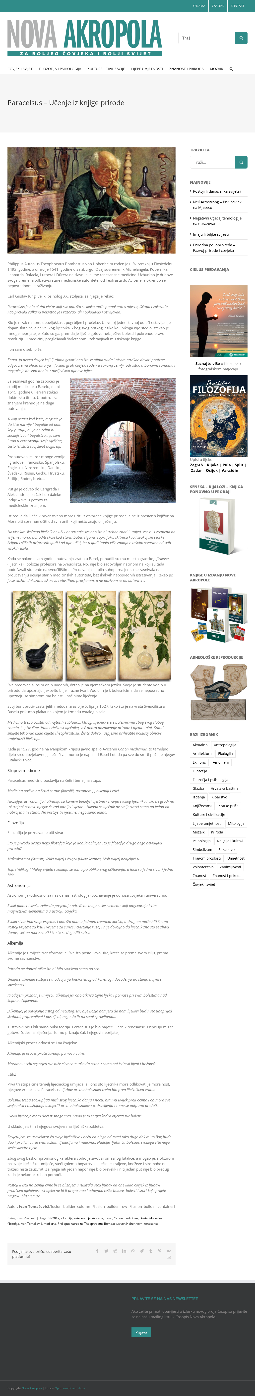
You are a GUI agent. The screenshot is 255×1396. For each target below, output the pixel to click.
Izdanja (199, 797)
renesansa (151, 1224)
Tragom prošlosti (207, 858)
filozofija (13, 1224)
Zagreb (197, 464)
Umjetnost (236, 858)
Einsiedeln (146, 1218)
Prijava (141, 1332)
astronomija (82, 1218)
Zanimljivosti (230, 867)
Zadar (197, 470)
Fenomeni (220, 762)
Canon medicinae (126, 1218)
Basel (108, 1218)
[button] (231, 69)
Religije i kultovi (230, 841)
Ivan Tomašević (31, 1224)
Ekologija (225, 753)
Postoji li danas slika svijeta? (217, 191)
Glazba (198, 788)
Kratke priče (228, 806)
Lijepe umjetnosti (207, 823)
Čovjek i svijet (204, 884)
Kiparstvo (219, 797)
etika (158, 1218)
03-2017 (53, 1218)
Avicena (97, 1218)
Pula (227, 464)
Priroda (217, 832)
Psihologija (202, 841)
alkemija (66, 1218)
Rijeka (213, 464)
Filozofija (200, 771)
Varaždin (230, 470)
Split (240, 464)
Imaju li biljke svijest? (211, 234)
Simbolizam (202, 849)
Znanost (29, 1218)
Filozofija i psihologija (210, 780)
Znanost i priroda (227, 875)
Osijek (212, 470)
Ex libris (199, 762)
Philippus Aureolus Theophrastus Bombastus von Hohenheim (100, 1224)
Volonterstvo (203, 867)
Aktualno (200, 745)
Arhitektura (202, 753)
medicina (50, 1224)
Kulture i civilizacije (209, 814)
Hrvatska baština (225, 788)
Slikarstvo (227, 849)
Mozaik (198, 832)
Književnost (202, 806)
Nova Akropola (32, 1388)
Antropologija (225, 745)
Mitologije (236, 823)
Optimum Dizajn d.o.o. (70, 1388)
